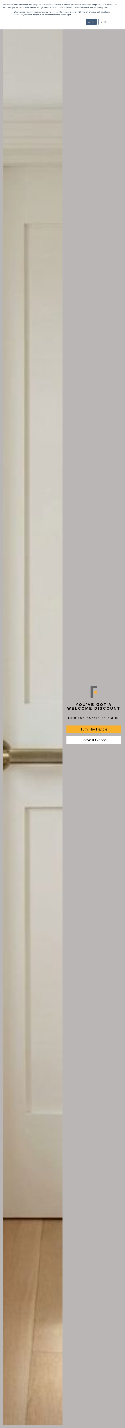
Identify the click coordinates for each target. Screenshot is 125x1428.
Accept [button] (91, 21)
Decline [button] (104, 21)
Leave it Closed (93, 740)
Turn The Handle (93, 729)
